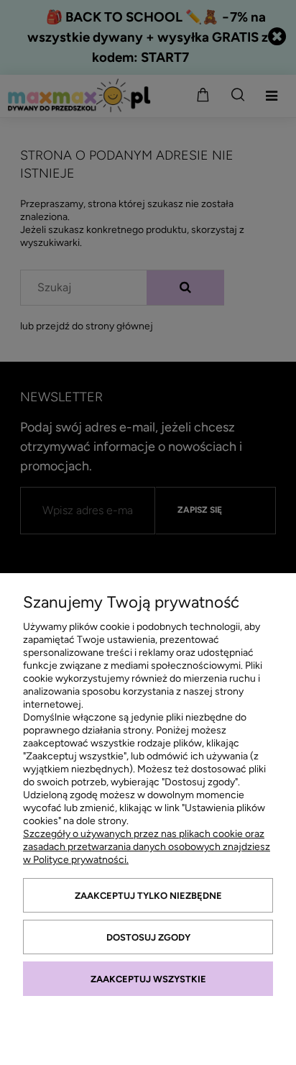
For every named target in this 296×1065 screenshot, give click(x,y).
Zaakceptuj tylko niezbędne (148, 895)
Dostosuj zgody (148, 937)
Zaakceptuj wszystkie (148, 979)
